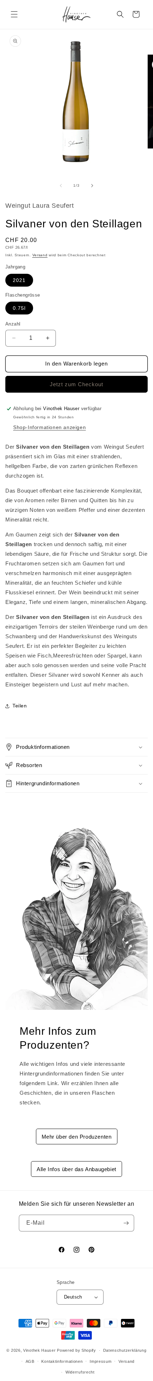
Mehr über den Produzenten (77, 1137)
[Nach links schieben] (61, 185)
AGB (30, 1361)
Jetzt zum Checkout (76, 384)
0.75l (19, 308)
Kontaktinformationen (62, 1361)
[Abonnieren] (126, 1223)
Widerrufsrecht (80, 1372)
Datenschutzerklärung (125, 1350)
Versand (40, 255)
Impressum (100, 1361)
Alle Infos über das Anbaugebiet (76, 1169)
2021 (19, 280)
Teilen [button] (19, 706)
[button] (14, 14)
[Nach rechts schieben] (92, 185)
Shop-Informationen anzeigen (49, 427)
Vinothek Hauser (39, 1350)
